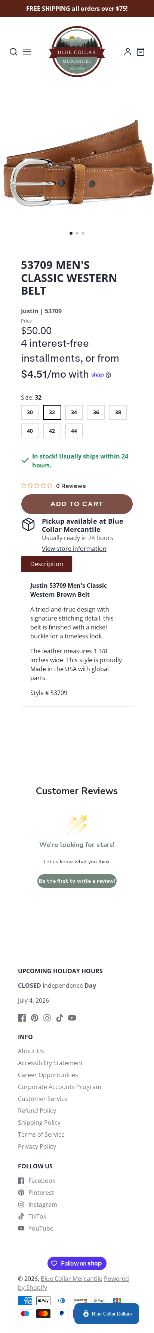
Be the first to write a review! (77, 881)
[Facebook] (22, 1018)
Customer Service (43, 1099)
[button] (71, 233)
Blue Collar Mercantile (71, 1279)
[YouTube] (72, 1018)
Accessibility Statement (50, 1063)
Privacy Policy (37, 1146)
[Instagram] (47, 1018)
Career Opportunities (48, 1075)
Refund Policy (37, 1111)
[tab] (47, 564)
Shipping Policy (39, 1122)
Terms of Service (41, 1134)
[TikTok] (60, 1018)
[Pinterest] (35, 1018)
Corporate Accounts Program (59, 1087)
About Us (31, 1051)
